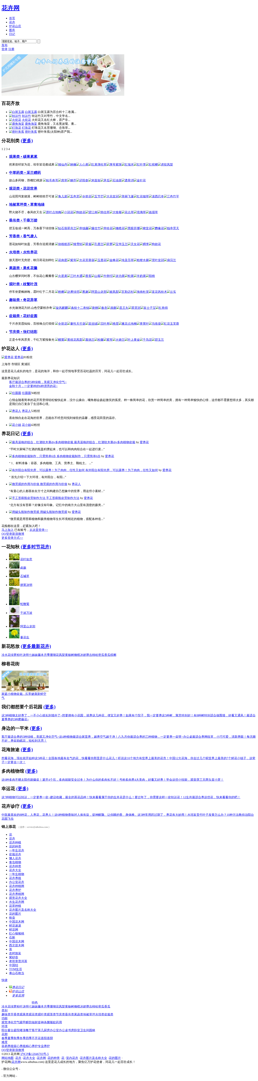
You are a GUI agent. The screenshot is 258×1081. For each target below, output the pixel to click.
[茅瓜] (105, 180)
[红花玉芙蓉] (170, 323)
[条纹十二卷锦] (78, 307)
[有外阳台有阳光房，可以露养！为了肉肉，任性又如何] (47, 470)
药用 (59, 1022)
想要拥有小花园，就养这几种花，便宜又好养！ (94, 715)
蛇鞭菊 (24, 604)
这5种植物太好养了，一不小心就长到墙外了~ (32, 715)
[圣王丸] (122, 307)
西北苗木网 (16, 945)
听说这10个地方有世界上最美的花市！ (143, 758)
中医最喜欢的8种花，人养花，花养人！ (28, 814)
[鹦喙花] (158, 228)
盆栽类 (108, 1014)
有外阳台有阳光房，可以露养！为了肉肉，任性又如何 (121, 470)
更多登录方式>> (12, 537)
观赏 (5, 1022)
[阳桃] (150, 276)
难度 (5, 1042)
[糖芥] (71, 180)
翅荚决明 (26, 584)
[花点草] (128, 212)
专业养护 (44, 1046)
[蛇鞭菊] (14, 604)
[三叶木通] (74, 276)
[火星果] (61, 276)
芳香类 (15, 1014)
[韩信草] (103, 212)
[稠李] (144, 244)
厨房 (47, 1030)
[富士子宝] (148, 307)
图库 (12, 30)
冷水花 (6, 654)
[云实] (171, 291)
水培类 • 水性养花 (23, 252)
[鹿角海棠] (16, 123)
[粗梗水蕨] (141, 260)
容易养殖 (8, 1046)
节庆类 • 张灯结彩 (23, 332)
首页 (12, 18)
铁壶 (12, 917)
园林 (92, 1030)
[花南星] (61, 260)
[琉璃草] (140, 212)
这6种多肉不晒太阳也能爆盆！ (22, 779)
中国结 (13, 965)
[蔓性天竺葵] (76, 323)
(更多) (27, 140)
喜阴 (50, 1038)
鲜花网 (13, 929)
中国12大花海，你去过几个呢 (189, 758)
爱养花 (18, 357)
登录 (5, 49)
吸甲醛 (24, 1022)
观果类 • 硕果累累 (23, 157)
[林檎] (71, 164)
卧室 (77, 1030)
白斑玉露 (31, 111)
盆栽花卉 (15, 854)
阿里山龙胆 (27, 626)
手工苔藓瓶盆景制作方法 (62, 498)
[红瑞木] (128, 164)
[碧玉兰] (158, 339)
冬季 (23, 1038)
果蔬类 (78, 1014)
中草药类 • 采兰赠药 (25, 173)
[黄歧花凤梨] (73, 339)
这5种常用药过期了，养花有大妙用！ (162, 814)
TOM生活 (15, 969)
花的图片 (15, 913)
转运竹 (26, 115)
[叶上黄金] (132, 339)
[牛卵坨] (106, 276)
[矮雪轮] (76, 244)
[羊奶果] (140, 276)
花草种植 (15, 905)
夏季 (11, 1038)
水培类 (99, 1014)
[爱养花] (8, 357)
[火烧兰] (119, 339)
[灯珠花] (15, 127)
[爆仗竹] (94, 228)
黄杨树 (69, 654)
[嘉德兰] (88, 339)
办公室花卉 (16, 882)
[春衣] (102, 307)
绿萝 (14, 654)
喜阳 (44, 1038)
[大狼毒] (116, 212)
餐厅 (29, 1030)
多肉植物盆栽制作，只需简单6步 (78, 456)
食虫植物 (15, 862)
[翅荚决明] (14, 584)
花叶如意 (26, 559)
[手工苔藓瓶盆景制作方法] (27, 498)
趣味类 (6, 1014)
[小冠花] (67, 212)
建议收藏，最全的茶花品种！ (69, 797)
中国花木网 (16, 921)
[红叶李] (140, 164)
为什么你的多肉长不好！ (102, 779)
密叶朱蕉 (31, 131)
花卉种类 (15, 866)
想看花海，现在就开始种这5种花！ (25, 758)
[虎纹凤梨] (165, 164)
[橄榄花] (119, 228)
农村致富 (15, 953)
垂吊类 (69, 1014)
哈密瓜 (99, 654)
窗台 (11, 1030)
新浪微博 (18, 533)
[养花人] (15, 410)
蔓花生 (24, 637)
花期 (5, 1034)
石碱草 (24, 576)
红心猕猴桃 (16, 933)
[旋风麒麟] (60, 307)
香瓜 (107, 654)
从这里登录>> (38, 529)
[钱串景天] (171, 228)
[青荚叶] (143, 323)
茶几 (41, 1030)
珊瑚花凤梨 (57, 654)
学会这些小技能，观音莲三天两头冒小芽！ (195, 779)
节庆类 (60, 1014)
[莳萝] (108, 244)
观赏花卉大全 (18, 897)
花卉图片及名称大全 (22, 909)
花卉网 (11, 8)
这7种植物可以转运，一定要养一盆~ (26, 797)
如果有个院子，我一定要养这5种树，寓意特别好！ (160, 715)
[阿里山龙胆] (97, 291)
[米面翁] (94, 180)
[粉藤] (99, 339)
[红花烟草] (141, 196)
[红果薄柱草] (97, 164)
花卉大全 (15, 870)
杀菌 (47, 1022)
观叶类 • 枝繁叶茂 (23, 284)
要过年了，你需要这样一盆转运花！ (159, 797)
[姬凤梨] (113, 291)
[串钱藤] (82, 228)
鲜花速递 (15, 925)
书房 (71, 1030)
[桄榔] (59, 291)
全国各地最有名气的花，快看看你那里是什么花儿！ (83, 758)
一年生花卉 (16, 850)
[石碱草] (14, 576)
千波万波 (26, 612)
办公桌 (63, 1030)
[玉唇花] (100, 260)
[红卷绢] (162, 307)
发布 (5, 45)
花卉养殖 (15, 878)
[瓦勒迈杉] (126, 291)
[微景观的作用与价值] (24, 484)
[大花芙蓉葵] (85, 260)
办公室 (54, 1030)
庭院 (17, 1030)
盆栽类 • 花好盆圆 (23, 316)
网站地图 (8, 1058)
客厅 (35, 1030)
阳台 (5, 1030)
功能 (5, 1018)
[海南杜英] (141, 291)
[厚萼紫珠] (114, 164)
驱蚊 (53, 1022)
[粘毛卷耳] (50, 180)
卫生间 (84, 1030)
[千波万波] (14, 612)
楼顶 (23, 1030)
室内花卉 (72, 1058)
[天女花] (134, 244)
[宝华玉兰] (120, 244)
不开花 (36, 1038)
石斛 (12, 937)
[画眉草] (152, 212)
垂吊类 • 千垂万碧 (23, 220)
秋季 (17, 1038)
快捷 (5, 980)
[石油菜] (116, 180)
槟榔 (113, 654)
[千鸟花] (146, 339)
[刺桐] (93, 307)
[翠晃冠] (134, 307)
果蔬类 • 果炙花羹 (23, 268)
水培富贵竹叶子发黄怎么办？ (207, 814)
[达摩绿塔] (71, 291)
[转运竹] (15, 115)
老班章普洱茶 (18, 961)
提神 (41, 1022)
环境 (5, 1026)
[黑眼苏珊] (132, 228)
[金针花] (140, 180)
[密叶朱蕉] (16, 131)
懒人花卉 (15, 858)
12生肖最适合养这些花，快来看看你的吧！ (211, 797)
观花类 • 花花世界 (23, 188)
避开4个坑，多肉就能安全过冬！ (64, 779)
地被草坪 (89, 1014)
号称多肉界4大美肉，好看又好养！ (142, 779)
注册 (11, 49)
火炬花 (26, 119)
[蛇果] (129, 276)
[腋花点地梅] (128, 323)
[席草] (62, 180)
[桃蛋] (114, 323)
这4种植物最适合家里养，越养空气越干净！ (88, 736)
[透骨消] (128, 180)
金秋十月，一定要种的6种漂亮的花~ (33, 386)
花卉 (12, 22)
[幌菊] (59, 339)
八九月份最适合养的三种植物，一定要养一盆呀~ (150, 736)
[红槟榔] (152, 164)
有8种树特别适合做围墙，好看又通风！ (220, 715)
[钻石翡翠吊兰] (65, 228)
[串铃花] (106, 228)
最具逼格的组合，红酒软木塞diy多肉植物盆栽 (104, 442)
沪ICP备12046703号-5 (34, 1054)
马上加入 (8, 529)
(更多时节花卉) (36, 546)
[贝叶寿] (103, 323)
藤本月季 (44, 654)
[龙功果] (119, 276)
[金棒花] (113, 260)
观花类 (33, 1014)
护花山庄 (15, 26)
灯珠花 (26, 127)
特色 (35, 1002)
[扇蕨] (111, 307)
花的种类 (15, 846)
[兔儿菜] (61, 196)
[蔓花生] (14, 637)
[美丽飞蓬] (126, 196)
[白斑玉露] (16, 111)
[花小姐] (15, 424)
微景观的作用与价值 (53, 484)
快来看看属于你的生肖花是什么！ (112, 797)
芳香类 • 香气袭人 (23, 236)
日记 (12, 34)
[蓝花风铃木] (158, 291)
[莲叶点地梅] (52, 212)
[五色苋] (73, 196)
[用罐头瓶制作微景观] (24, 512)
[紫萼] (71, 260)
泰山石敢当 (16, 973)
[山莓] (95, 276)
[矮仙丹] (61, 164)
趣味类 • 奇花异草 (23, 300)
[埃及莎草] (126, 260)
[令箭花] (85, 196)
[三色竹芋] (171, 196)
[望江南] (91, 212)
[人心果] (82, 164)
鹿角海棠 (31, 123)
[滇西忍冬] (156, 196)
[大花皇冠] (111, 196)
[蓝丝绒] (91, 323)
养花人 (26, 410)
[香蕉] (86, 276)
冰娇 (83, 654)
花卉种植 (15, 842)
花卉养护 (15, 890)
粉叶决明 (23, 654)
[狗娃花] (79, 212)
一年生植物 (16, 874)
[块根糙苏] (62, 244)
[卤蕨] (14, 567)
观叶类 (42, 1014)
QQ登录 (7, 533)
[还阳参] (82, 180)
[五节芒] (97, 196)
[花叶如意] (14, 559)
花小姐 (26, 424)
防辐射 (33, 1022)
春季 (5, 1038)
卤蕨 (23, 567)
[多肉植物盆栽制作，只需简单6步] (33, 456)
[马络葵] (155, 323)
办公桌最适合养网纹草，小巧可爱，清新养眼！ (215, 736)
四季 (29, 1038)
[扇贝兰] (170, 260)
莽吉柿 (90, 654)
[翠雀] (86, 244)
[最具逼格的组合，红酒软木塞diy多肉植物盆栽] (41, 442)
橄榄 (77, 654)
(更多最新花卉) (36, 646)
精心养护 (32, 1046)
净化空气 (14, 1022)
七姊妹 (33, 654)
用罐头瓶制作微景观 (53, 512)
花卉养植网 (16, 893)
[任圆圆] (15, 393)
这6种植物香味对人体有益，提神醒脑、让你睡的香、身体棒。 (95, 814)
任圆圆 (26, 393)
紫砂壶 (13, 957)
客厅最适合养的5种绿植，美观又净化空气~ (38, 382)
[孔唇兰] (97, 244)
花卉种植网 (16, 886)
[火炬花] (15, 119)
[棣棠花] (146, 228)
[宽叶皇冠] (156, 260)
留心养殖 (20, 1046)
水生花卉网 (16, 901)
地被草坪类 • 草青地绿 (27, 204)
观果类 (24, 1014)
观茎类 (51, 1014)
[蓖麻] (83, 291)
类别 (5, 1010)
